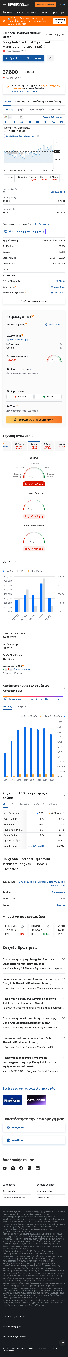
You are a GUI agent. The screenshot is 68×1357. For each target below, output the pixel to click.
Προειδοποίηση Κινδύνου (14, 1337)
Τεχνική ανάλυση (16, 436)
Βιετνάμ (60, 905)
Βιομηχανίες (58, 892)
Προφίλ (20, 109)
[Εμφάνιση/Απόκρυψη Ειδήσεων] (21, 117)
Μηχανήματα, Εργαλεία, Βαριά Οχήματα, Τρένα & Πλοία (42, 883)
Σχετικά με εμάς (46, 1184)
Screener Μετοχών (26, 12)
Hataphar (35, 926)
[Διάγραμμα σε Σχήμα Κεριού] (5, 117)
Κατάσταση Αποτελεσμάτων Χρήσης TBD (26, 688)
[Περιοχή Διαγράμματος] (10, 117)
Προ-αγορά (57, 12)
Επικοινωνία (43, 1197)
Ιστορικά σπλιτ (54, 109)
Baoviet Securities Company (18, 926)
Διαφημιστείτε (44, 1191)
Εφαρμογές (9, 1184)
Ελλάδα (44, 12)
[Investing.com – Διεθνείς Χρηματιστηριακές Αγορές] (18, 4)
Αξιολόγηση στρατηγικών (24, 91)
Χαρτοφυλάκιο (11, 1191)
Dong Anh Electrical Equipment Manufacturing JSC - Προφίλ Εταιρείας (26, 864)
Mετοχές (7, 12)
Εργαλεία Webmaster (14, 1197)
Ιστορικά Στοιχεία (36, 109)
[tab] (19, 446)
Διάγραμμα (22, 101)
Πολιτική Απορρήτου (12, 1327)
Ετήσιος (7, 706)
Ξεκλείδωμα (56, 192)
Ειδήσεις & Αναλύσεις (47, 101)
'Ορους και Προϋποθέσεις (15, 1316)
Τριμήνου (20, 706)
